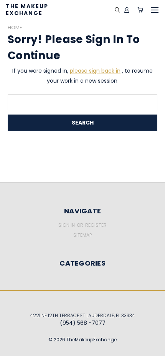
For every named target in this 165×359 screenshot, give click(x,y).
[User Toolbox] (127, 10)
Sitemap (82, 235)
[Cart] (140, 10)
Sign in (67, 225)
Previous (12, 345)
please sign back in (95, 71)
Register (96, 225)
